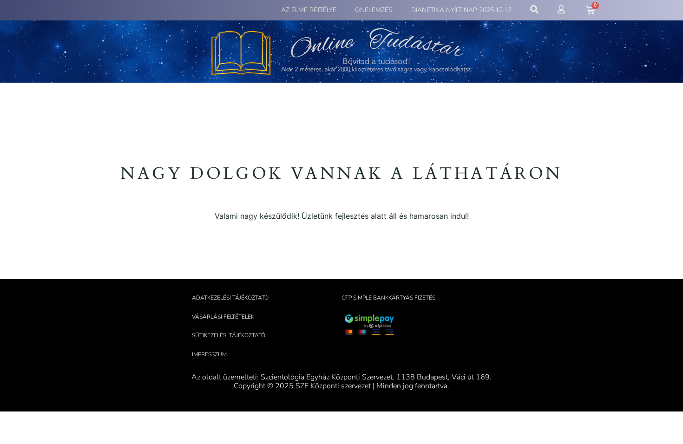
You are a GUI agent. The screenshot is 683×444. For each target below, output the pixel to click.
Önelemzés (374, 10)
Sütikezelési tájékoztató (228, 335)
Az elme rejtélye (308, 10)
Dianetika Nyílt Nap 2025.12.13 (461, 10)
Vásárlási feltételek (223, 316)
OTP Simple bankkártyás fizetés (388, 297)
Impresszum (209, 354)
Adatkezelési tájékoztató (230, 297)
